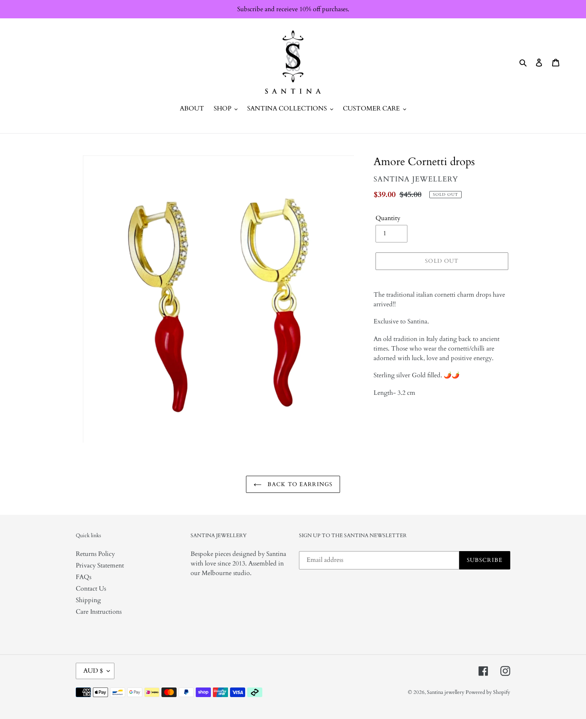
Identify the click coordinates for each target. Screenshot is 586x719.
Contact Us (91, 588)
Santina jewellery (446, 692)
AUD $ (93, 670)
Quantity (388, 218)
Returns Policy (95, 554)
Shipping (88, 600)
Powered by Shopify (488, 692)
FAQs (83, 577)
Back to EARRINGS (298, 484)
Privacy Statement (100, 565)
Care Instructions (99, 611)
